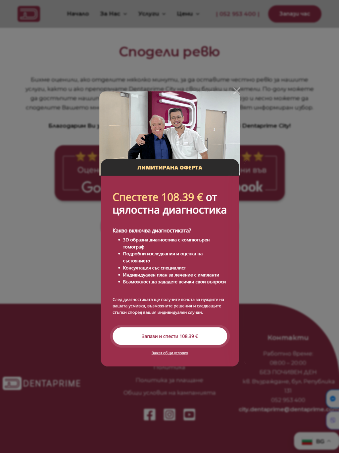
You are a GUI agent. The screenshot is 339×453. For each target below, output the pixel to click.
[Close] (236, 91)
